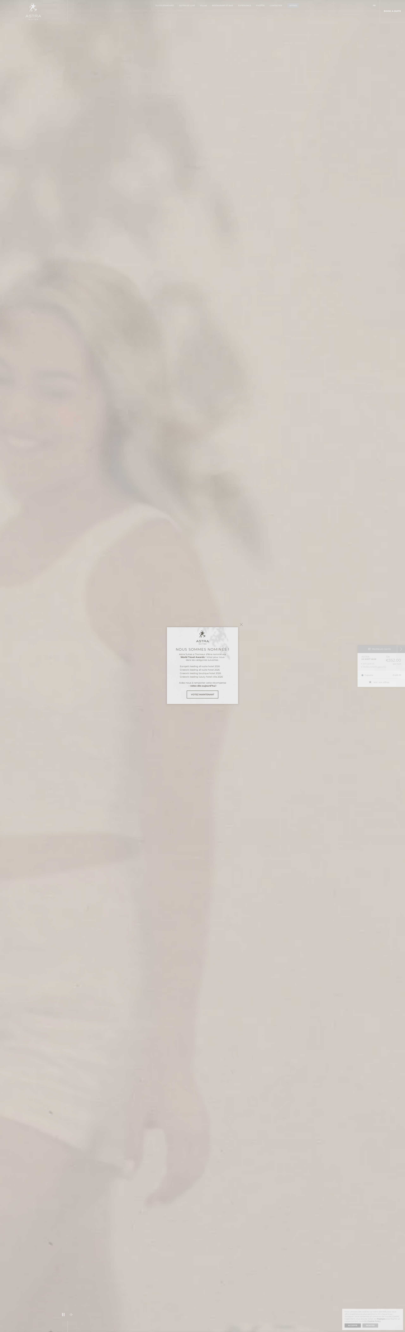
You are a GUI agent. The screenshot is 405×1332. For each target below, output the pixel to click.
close (241, 624)
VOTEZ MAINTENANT (202, 694)
